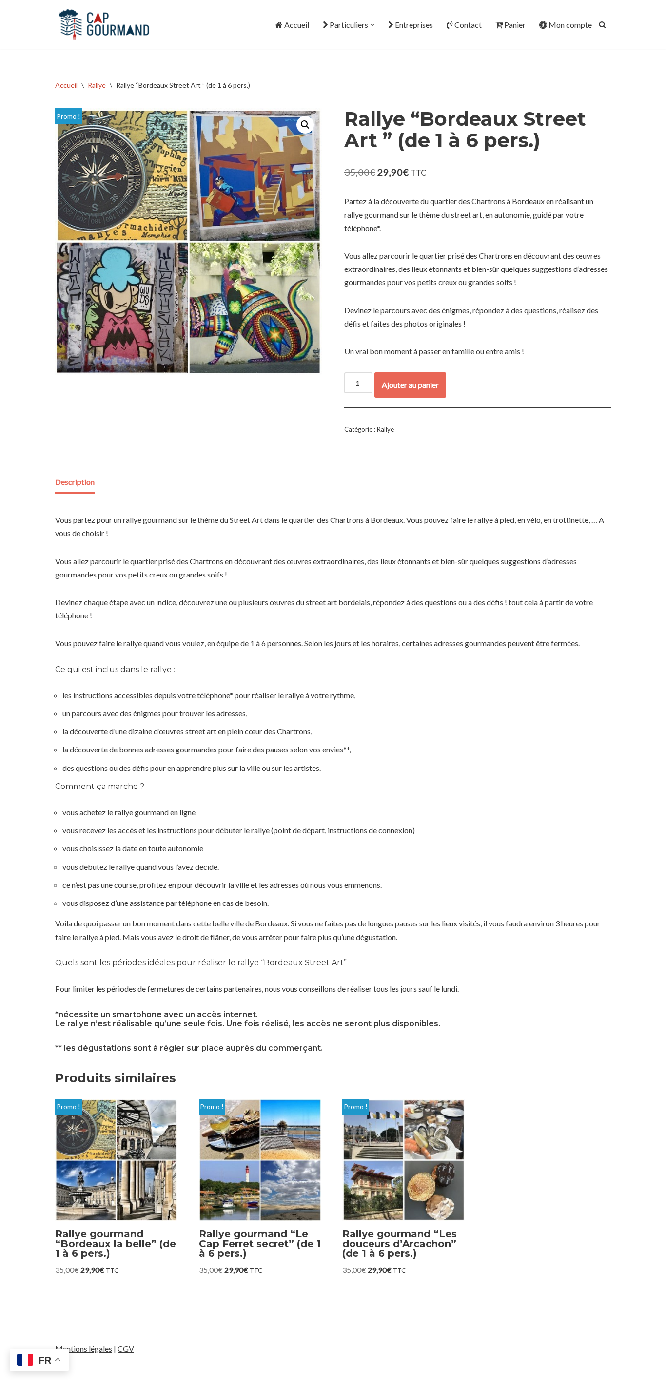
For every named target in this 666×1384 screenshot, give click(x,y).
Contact (468, 24)
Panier (515, 24)
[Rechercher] (602, 24)
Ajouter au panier (410, 384)
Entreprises (414, 24)
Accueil (296, 24)
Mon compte (570, 24)
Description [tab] (75, 481)
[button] (372, 25)
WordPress (141, 1371)
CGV (126, 1348)
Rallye (97, 85)
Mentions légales (83, 1348)
